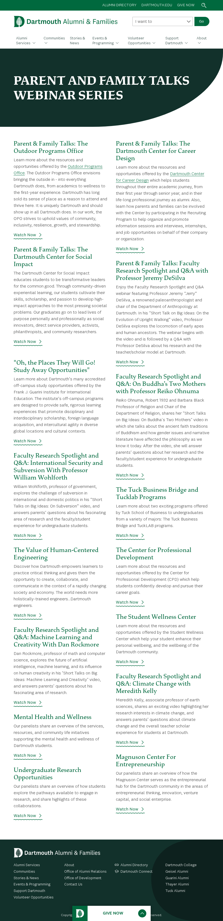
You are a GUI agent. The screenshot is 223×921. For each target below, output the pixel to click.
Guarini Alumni (177, 878)
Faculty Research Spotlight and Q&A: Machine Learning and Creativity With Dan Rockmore (56, 637)
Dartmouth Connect (136, 871)
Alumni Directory (134, 865)
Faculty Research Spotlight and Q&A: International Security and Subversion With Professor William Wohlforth (58, 466)
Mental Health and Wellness (52, 717)
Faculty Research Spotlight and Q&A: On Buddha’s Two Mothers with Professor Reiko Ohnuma (161, 383)
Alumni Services (23, 40)
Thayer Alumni (177, 884)
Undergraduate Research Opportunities (47, 773)
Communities (54, 38)
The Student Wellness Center (156, 617)
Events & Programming (103, 40)
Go (201, 21)
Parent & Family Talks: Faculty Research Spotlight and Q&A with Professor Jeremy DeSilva (162, 270)
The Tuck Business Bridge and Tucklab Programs (157, 493)
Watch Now (25, 235)
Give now (185, 5)
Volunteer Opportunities (139, 40)
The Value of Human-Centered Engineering (56, 553)
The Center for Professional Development (153, 553)
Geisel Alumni (176, 871)
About (202, 38)
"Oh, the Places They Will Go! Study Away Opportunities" (54, 366)
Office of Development (82, 878)
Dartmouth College (181, 865)
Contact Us (73, 884)
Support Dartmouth (174, 40)
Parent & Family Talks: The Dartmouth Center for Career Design (156, 150)
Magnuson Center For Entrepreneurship (146, 760)
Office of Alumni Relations (85, 871)
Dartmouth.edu (156, 5)
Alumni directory (119, 5)
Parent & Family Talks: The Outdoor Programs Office (51, 147)
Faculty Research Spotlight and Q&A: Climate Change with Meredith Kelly (158, 683)
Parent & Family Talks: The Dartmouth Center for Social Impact (53, 256)
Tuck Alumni (175, 891)
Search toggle (204, 5)
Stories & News (77, 40)
